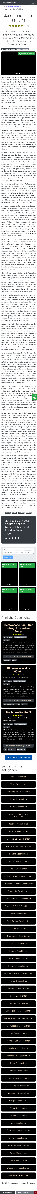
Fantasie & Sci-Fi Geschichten (18, 906)
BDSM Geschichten (18, 784)
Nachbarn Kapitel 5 (18, 712)
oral (5, 749)
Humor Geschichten (18, 981)
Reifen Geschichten (18, 1063)
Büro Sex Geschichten (19, 831)
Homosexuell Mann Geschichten (18, 973)
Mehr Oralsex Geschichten (18, 757)
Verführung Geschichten (19, 1145)
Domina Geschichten (18, 854)
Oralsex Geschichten (13, 7)
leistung (28, 512)
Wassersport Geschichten (18, 1168)
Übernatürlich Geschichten (19, 1130)
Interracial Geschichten (18, 988)
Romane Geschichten (18, 1071)
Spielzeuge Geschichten (19, 1085)
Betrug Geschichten (18, 806)
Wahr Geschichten (18, 1160)
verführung (7, 660)
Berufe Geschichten (18, 799)
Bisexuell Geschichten (18, 824)
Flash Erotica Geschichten (18, 921)
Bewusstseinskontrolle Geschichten (18, 815)
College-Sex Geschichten (18, 839)
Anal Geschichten (18, 777)
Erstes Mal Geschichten (18, 891)
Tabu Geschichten (18, 1108)
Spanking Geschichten (18, 1078)
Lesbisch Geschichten (18, 1003)
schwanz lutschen (9, 704)
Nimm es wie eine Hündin (18, 670)
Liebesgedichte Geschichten (18, 1011)
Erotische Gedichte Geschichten (18, 884)
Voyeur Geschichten (18, 1153)
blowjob (8, 512)
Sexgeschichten (9, 3)
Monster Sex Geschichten (18, 1041)
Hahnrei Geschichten (18, 951)
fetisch (14, 512)
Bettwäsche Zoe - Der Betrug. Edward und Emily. (18, 628)
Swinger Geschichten (18, 1100)
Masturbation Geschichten (18, 1026)
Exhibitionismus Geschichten (18, 898)
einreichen (7, 557)
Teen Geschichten (18, 1115)
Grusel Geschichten (18, 943)
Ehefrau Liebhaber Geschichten (18, 876)
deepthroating (21, 749)
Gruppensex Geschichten (18, 936)
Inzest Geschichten (18, 996)
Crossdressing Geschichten (18, 846)
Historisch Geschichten (18, 966)
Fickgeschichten (18, 914)
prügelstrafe (11, 749)
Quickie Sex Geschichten (18, 1056)
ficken (18, 704)
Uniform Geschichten (18, 1138)
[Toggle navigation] (32, 3)
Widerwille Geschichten (18, 1175)
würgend (21, 512)
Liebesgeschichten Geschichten (18, 1018)
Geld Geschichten (19, 928)
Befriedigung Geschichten (18, 792)
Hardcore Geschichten (18, 958)
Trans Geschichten (18, 1123)
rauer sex (24, 704)
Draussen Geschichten (18, 861)
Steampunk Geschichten (18, 1093)
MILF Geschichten (18, 1033)
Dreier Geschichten (18, 869)
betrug (14, 660)
